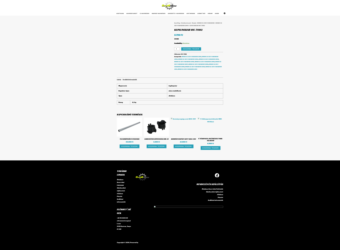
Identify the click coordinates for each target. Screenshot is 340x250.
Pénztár (119, 196)
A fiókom (120, 194)
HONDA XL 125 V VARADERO (205, 23)
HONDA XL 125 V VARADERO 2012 (187, 69)
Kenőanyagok (191, 13)
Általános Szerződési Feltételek (120, 182)
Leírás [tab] (119, 80)
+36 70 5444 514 (122, 218)
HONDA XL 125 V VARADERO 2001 (191, 56)
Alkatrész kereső (131, 13)
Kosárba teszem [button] (129, 146)
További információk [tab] (130, 80)
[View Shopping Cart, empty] (223, 13)
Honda (194, 23)
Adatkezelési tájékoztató (214, 192)
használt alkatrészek (158, 13)
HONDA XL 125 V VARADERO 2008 (198, 64)
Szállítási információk (215, 200)
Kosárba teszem (191, 49)
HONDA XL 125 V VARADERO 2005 (184, 61)
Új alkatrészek (144, 13)
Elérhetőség (201, 13)
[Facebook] (217, 175)
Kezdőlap (177, 23)
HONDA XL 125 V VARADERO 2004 (209, 59)
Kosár (217, 13)
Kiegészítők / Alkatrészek (176, 13)
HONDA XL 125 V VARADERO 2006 (205, 61)
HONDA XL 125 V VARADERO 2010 (195, 66)
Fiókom (210, 13)
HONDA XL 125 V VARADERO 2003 (188, 59)
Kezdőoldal (120, 13)
